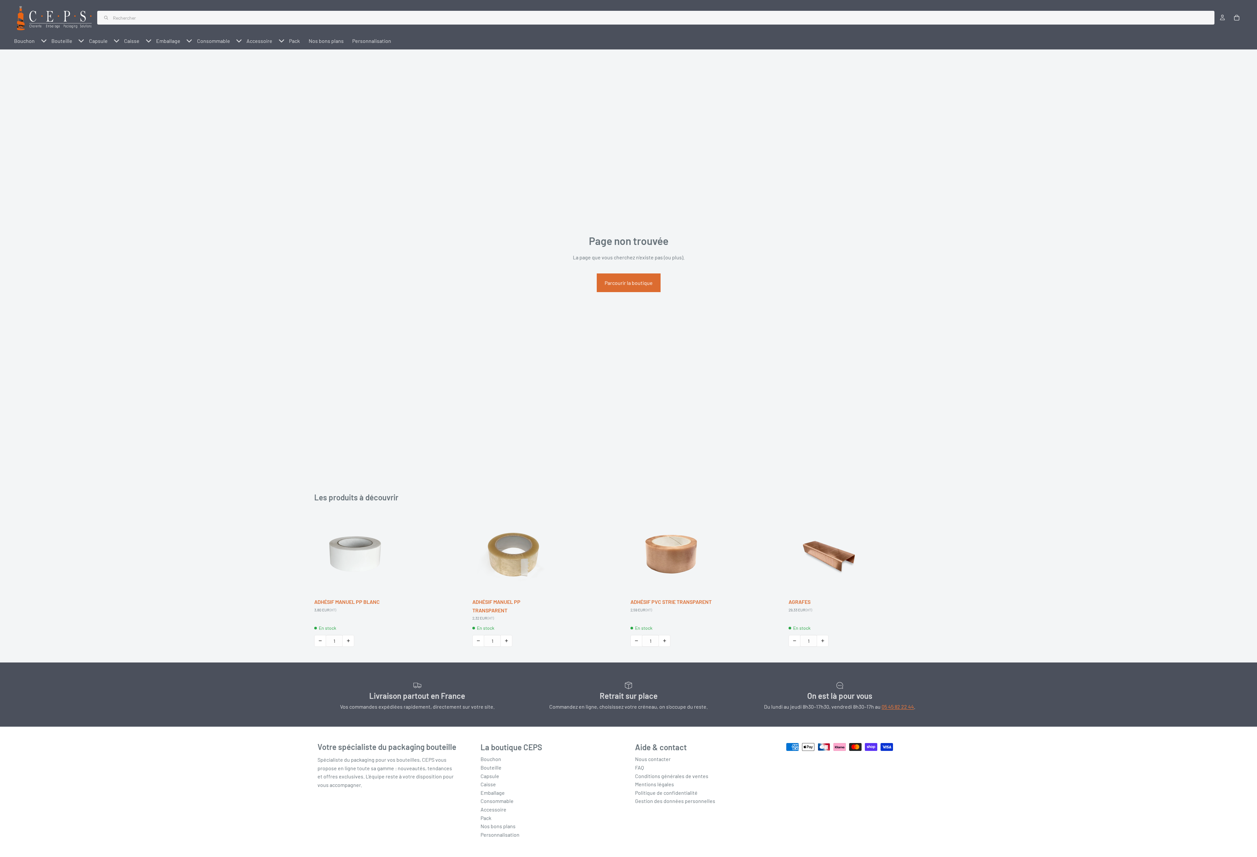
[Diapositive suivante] (386, 554)
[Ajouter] (386, 585)
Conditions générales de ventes (671, 776)
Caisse (488, 784)
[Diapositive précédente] (324, 554)
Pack (486, 817)
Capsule (490, 776)
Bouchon (491, 759)
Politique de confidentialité (666, 793)
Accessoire (493, 809)
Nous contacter (653, 759)
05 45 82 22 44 (898, 706)
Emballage (493, 793)
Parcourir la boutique (629, 283)
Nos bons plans (498, 826)
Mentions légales (654, 784)
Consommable (497, 801)
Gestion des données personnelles (675, 801)
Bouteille (491, 767)
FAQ (639, 767)
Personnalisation (500, 834)
